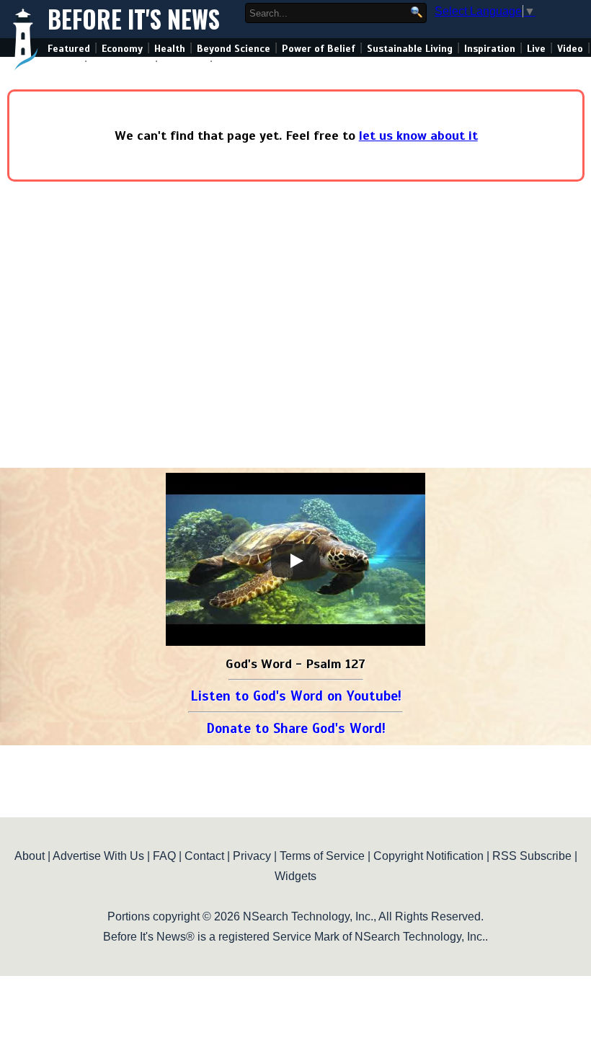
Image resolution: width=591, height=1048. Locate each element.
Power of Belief (318, 49)
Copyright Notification (428, 856)
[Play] (295, 560)
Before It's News (134, 19)
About (29, 856)
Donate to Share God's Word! (296, 728)
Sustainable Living (410, 49)
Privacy (252, 856)
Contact (204, 856)
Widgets (295, 876)
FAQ (164, 856)
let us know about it (418, 135)
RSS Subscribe (532, 856)
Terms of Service (322, 856)
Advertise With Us (98, 856)
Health (169, 49)
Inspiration (489, 49)
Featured (69, 49)
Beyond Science (233, 49)
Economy (122, 49)
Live (536, 49)
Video (570, 49)
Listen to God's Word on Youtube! (295, 696)
